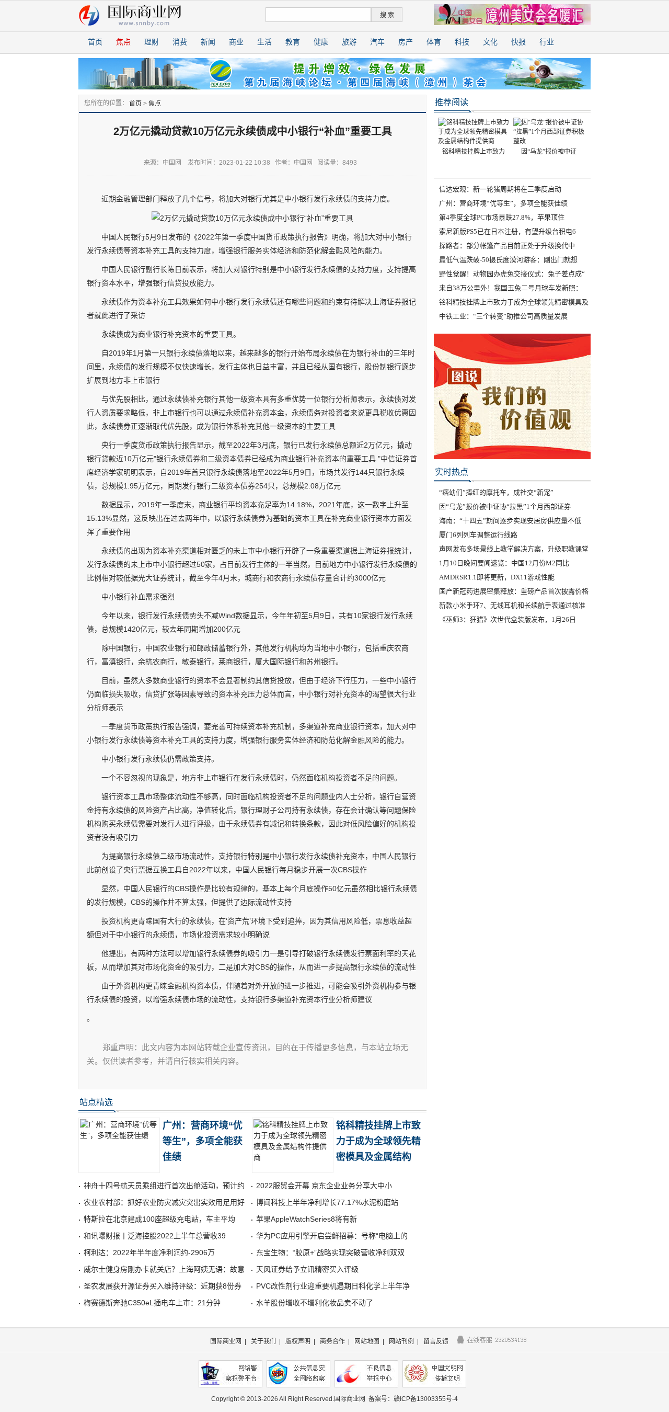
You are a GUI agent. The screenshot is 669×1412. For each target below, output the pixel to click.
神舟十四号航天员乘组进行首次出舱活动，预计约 (164, 1185)
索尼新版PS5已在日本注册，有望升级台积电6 (507, 231)
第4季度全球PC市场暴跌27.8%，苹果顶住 (501, 217)
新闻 (208, 42)
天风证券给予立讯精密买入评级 (307, 1269)
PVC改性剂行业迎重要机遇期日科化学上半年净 (333, 1286)
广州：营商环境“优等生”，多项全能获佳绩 (203, 1141)
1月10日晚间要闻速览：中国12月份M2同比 (504, 563)
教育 (292, 42)
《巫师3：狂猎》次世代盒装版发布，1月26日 (507, 619)
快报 (518, 42)
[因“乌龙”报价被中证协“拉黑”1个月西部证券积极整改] (548, 131)
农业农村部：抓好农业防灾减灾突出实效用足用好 (164, 1202)
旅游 (349, 42)
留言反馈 (435, 1341)
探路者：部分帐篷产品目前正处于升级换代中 (507, 245)
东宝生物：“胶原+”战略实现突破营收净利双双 (330, 1252)
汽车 (377, 42)
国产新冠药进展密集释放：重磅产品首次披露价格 (514, 591)
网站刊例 (401, 1341)
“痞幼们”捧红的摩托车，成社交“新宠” (496, 492)
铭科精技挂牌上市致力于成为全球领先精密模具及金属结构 (378, 1141)
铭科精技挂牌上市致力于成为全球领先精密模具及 (514, 302)
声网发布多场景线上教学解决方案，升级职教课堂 (514, 549)
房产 (405, 42)
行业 (546, 42)
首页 (95, 42)
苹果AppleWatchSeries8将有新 (306, 1219)
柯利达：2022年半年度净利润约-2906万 (149, 1252)
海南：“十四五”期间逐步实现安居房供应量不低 (510, 521)
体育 (433, 42)
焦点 (123, 42)
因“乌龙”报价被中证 (548, 151)
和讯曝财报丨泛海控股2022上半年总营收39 (155, 1236)
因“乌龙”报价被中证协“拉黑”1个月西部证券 (505, 506)
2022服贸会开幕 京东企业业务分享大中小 (324, 1185)
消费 (179, 42)
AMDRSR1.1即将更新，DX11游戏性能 (497, 577)
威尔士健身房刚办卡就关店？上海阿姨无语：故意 (164, 1269)
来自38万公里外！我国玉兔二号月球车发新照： (510, 288)
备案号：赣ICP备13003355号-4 (413, 1399)
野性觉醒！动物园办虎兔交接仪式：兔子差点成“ (512, 274)
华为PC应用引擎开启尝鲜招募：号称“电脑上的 (332, 1236)
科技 (462, 42)
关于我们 (263, 1341)
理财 (151, 42)
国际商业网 (225, 1341)
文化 (490, 42)
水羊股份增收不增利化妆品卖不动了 (314, 1303)
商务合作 (332, 1341)
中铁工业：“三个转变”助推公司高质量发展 (503, 316)
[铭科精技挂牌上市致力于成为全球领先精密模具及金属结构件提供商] (473, 131)
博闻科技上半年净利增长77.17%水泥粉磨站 (327, 1202)
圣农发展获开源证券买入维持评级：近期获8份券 (162, 1286)
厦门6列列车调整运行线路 (478, 535)
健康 (321, 42)
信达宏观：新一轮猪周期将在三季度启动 (500, 189)
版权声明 (297, 1341)
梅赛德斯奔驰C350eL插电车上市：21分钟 (152, 1303)
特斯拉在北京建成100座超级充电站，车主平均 (159, 1219)
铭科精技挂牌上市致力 (473, 151)
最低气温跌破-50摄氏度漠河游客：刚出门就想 (508, 260)
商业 (236, 42)
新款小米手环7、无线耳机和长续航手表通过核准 (512, 605)
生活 (264, 42)
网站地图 (366, 1341)
